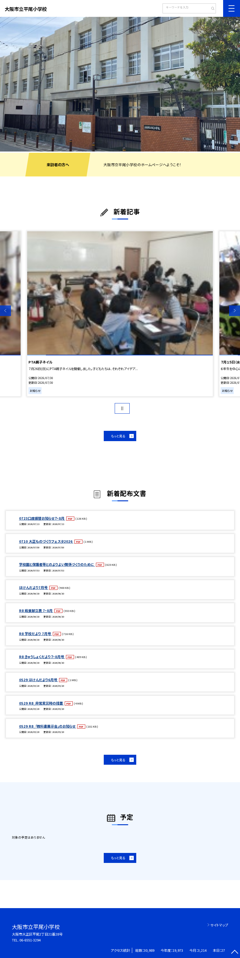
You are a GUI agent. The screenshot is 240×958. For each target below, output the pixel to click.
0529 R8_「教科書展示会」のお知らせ (47, 726)
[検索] (210, 9)
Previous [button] (5, 310)
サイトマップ (219, 924)
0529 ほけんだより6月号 (38, 679)
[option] (120, 84)
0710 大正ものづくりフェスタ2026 (46, 541)
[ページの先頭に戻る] (234, 952)
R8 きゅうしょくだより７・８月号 (42, 656)
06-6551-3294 (30, 939)
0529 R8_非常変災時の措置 (41, 702)
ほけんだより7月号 (33, 587)
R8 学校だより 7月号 (35, 633)
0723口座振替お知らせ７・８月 (42, 518)
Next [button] (234, 310)
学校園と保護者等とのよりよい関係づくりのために (57, 564)
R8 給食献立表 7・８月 (36, 610)
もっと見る (118, 436)
